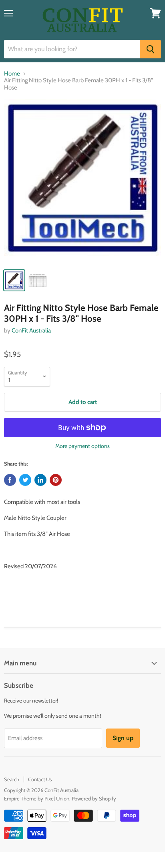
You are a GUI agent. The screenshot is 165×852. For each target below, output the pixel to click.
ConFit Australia (31, 330)
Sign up (123, 738)
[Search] (150, 49)
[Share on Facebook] (10, 480)
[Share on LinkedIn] (40, 480)
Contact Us (40, 779)
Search (11, 779)
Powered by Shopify (94, 798)
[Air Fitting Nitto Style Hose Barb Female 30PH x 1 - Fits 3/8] (82, 181)
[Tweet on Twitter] (25, 480)
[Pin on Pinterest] (56, 480)
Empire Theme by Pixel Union (36, 798)
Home (12, 73)
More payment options (82, 446)
